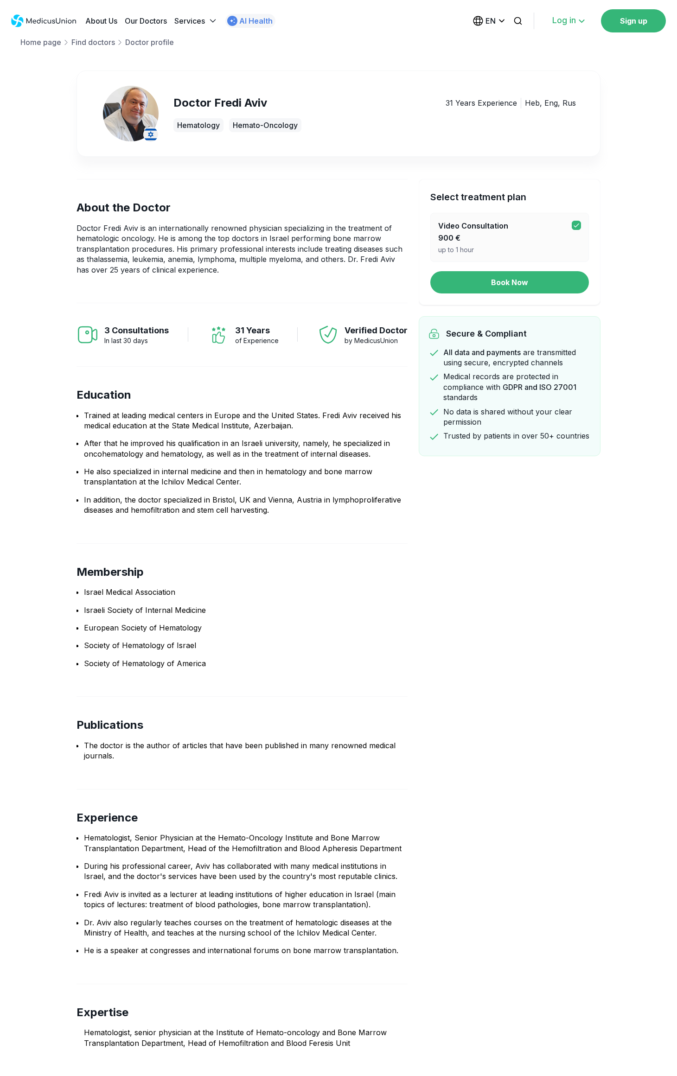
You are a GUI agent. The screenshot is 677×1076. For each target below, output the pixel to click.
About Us (101, 20)
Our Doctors (146, 20)
